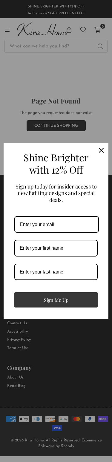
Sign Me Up (56, 300)
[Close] (101, 150)
